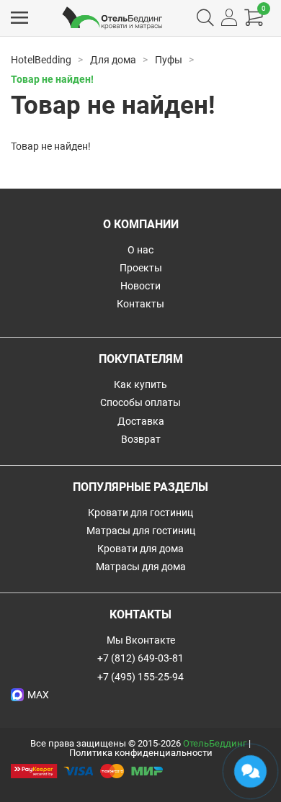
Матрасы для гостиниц (140, 530)
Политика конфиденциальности (141, 752)
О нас (140, 250)
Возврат (141, 439)
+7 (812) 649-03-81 (140, 658)
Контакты (140, 304)
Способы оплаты (140, 402)
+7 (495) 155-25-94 (140, 676)
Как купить (140, 384)
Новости (140, 286)
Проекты (141, 268)
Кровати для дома (140, 548)
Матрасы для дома (141, 566)
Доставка (140, 421)
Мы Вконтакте (141, 640)
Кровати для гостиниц (140, 512)
